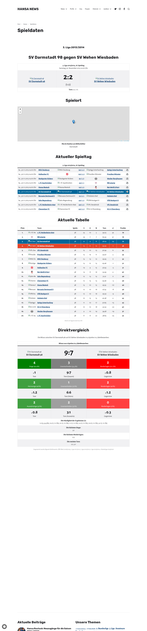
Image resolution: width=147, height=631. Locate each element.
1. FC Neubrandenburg (81, 628)
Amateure (120, 628)
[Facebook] (124, 9)
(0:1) (81, 196)
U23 (80, 9)
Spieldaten (33, 24)
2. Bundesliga (102, 628)
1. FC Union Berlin (91, 629)
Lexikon (106, 9)
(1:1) (81, 183)
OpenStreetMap (126, 140)
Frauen (87, 9)
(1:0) (81, 179)
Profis (72, 9)
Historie (95, 9)
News (63, 9)
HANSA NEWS (28, 9)
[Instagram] (120, 9)
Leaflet (121, 140)
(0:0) (82, 170)
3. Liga (112, 628)
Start (19, 24)
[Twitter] (115, 9)
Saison (25, 24)
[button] (128, 8)
